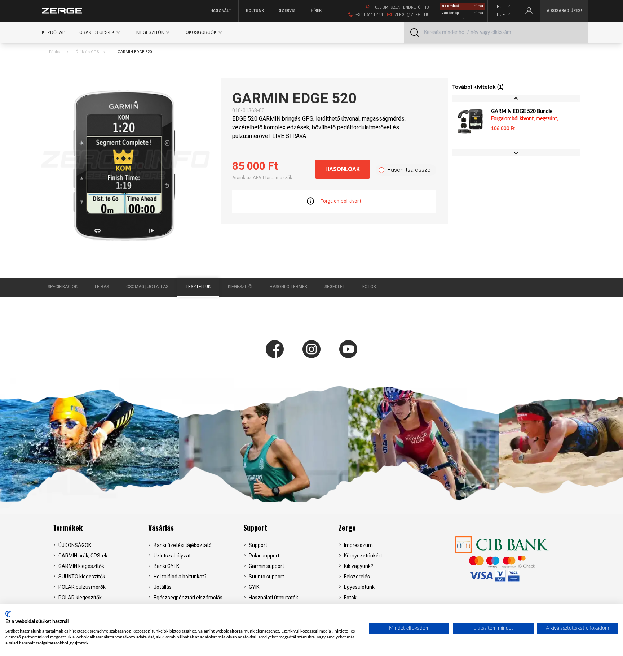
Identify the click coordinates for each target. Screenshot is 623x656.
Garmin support (266, 566)
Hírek (316, 10)
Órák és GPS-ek (90, 51)
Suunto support (266, 576)
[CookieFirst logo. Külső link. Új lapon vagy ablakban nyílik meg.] (8, 614)
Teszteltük (198, 286)
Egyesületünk (359, 587)
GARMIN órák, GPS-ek (82, 556)
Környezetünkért (363, 556)
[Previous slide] (516, 98)
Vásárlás (161, 527)
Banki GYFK (166, 566)
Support (255, 527)
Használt (220, 10)
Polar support (264, 556)
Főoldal (56, 51)
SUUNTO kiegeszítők (81, 576)
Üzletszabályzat (172, 556)
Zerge (347, 527)
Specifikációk (63, 286)
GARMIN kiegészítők (81, 566)
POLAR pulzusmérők (82, 587)
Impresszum (358, 545)
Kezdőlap (53, 32)
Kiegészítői (240, 286)
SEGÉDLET (334, 286)
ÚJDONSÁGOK (74, 545)
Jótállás (163, 587)
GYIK (254, 587)
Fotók (369, 286)
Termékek (68, 527)
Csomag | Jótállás (147, 286)
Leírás (102, 286)
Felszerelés (357, 576)
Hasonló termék (288, 286)
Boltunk (255, 10)
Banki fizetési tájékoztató (183, 545)
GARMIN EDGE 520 (135, 51)
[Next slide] (516, 152)
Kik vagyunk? (358, 566)
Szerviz (287, 10)
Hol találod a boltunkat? (180, 576)
